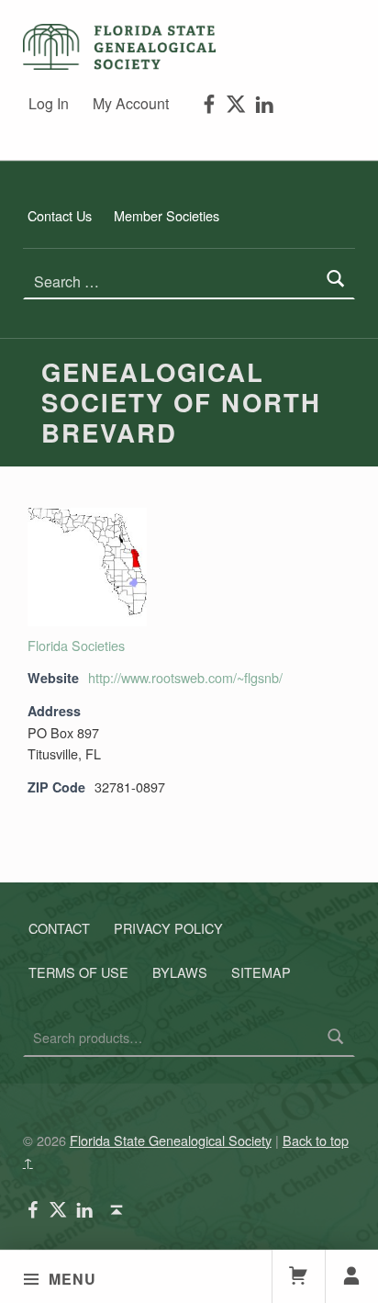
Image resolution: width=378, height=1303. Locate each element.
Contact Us (60, 215)
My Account (131, 103)
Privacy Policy (168, 928)
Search (336, 1038)
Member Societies (166, 215)
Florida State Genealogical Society (171, 1140)
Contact (59, 928)
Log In (48, 103)
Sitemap (261, 972)
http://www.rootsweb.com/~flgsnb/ (185, 677)
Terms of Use (78, 972)
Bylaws (179, 972)
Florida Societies (76, 645)
